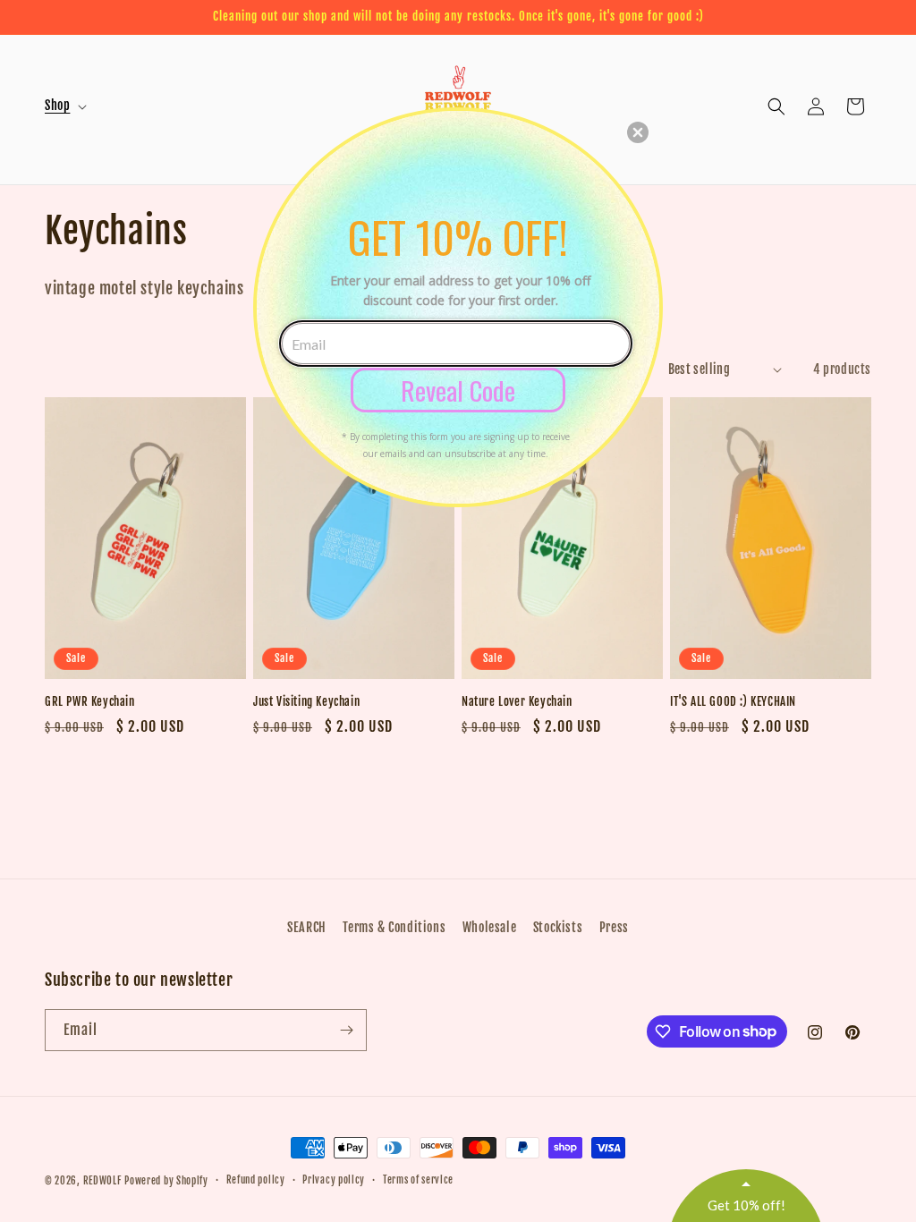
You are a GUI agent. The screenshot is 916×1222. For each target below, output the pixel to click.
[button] (638, 132)
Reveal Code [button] (458, 389)
